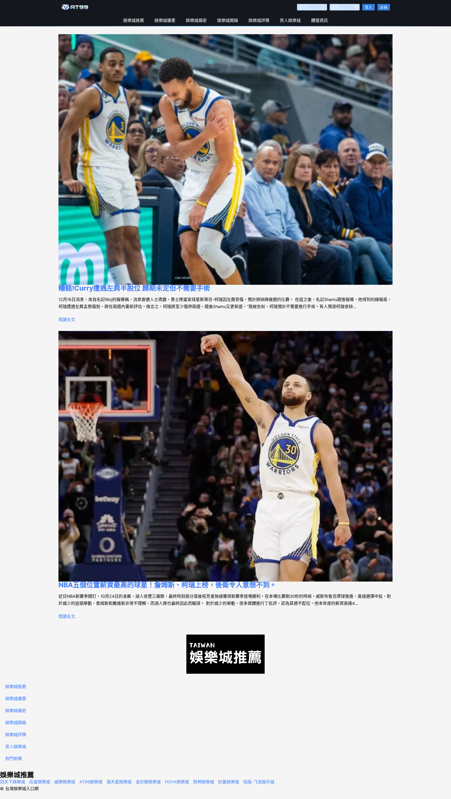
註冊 (383, 7)
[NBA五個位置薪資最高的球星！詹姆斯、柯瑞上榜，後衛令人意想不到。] (225, 456)
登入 (368, 7)
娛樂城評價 (258, 20)
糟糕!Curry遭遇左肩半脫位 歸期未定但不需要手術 (134, 288)
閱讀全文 (66, 319)
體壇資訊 (319, 20)
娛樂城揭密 (196, 20)
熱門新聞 (13, 758)
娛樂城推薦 (133, 20)
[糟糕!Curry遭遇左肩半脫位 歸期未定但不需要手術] (225, 159)
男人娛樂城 (290, 20)
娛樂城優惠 (165, 20)
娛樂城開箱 (227, 20)
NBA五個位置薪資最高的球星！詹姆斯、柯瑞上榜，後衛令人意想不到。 (167, 585)
